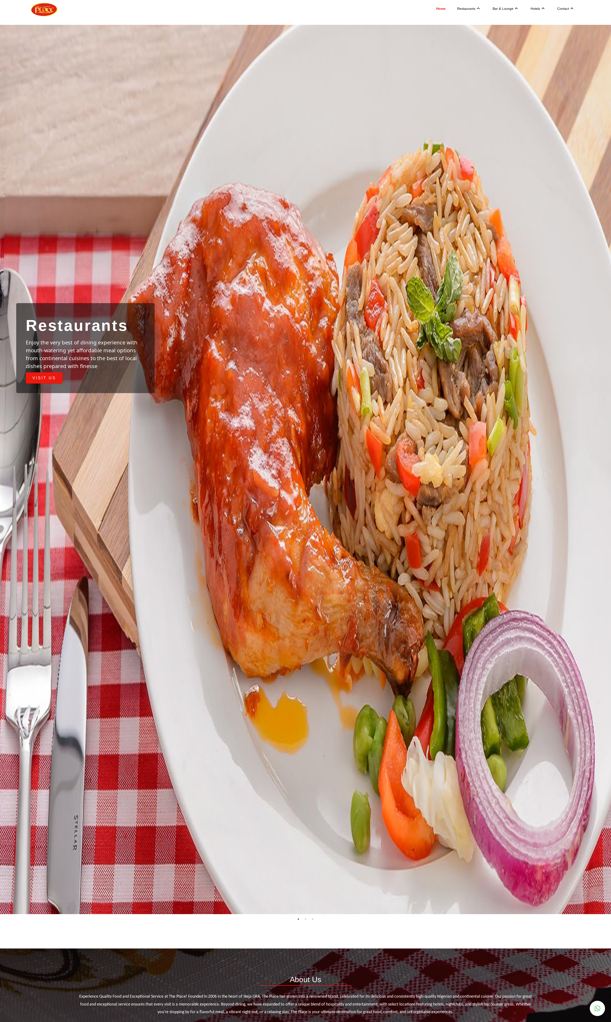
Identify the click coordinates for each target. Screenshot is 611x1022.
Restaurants (466, 9)
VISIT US (44, 378)
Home (441, 9)
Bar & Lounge (503, 9)
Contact (563, 9)
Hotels (535, 9)
